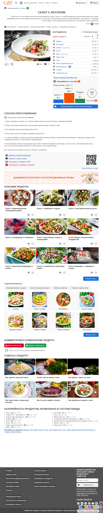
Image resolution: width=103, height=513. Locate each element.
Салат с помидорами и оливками (19, 237)
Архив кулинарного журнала (44, 486)
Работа (47, 3)
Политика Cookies (12, 482)
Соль (58, 60)
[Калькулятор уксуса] (70, 66)
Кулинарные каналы (13, 504)
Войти (95, 3)
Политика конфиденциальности (18, 478)
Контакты (9, 490)
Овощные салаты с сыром (16, 288)
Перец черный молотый (64, 63)
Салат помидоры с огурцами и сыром (81, 267)
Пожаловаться (11, 27)
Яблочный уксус (62, 67)
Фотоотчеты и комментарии (16, 500)
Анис (58, 54)
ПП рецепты (63, 309)
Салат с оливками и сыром (48, 208)
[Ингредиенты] (101, 503)
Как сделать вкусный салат (16, 377)
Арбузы (59, 41)
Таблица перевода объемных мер (65, 77)
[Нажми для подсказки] (79, 81)
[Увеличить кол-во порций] (97, 35)
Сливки (58, 70)
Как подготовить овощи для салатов (17, 401)
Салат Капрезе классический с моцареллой (81, 238)
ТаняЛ (96, 23)
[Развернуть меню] (101, 511)
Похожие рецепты (23, 27)
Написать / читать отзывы (18, 158)
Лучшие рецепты (40, 470)
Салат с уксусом (63, 329)
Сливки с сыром (39, 329)
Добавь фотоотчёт (15, 345)
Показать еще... (90, 278)
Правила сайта (11, 474)
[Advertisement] (27, 81)
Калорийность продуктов (68, 27)
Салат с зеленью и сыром (39, 288)
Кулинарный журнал (41, 482)
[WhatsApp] (94, 507)
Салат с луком (87, 309)
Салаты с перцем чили (80, 288)
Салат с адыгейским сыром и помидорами (49, 238)
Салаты (16, 309)
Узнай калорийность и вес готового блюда (76, 106)
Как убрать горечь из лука (79, 377)
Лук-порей (59, 44)
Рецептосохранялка (30, 3)
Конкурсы (55, 3)
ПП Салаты (87, 329)
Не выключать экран (91, 32)
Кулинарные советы (41, 474)
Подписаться (88, 485)
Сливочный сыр (61, 73)
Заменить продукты (59, 36)
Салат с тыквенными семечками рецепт (50, 267)
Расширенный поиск (13, 496)
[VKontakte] (80, 507)
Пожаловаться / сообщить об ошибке (22, 165)
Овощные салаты (16, 329)
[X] (83, 507)
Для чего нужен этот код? (90, 168)
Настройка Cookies (13, 486)
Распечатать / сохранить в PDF (19, 161)
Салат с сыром (39, 309)
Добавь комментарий (38, 27)
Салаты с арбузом (60, 288)
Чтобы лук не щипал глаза (48, 377)
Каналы (41, 3)
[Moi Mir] (89, 507)
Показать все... (91, 334)
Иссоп (58, 51)
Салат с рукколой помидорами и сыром (19, 267)
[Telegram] (97, 507)
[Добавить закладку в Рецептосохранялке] (45, 64)
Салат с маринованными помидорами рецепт (15, 209)
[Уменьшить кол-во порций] (97, 38)
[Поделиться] (101, 507)
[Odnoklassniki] (86, 507)
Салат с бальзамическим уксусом (82, 208)
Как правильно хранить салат (80, 400)
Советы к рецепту (52, 27)
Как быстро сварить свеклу (48, 400)
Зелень (58, 47)
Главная (9, 470)
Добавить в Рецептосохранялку (20, 155)
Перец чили (60, 57)
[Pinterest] (92, 507)
